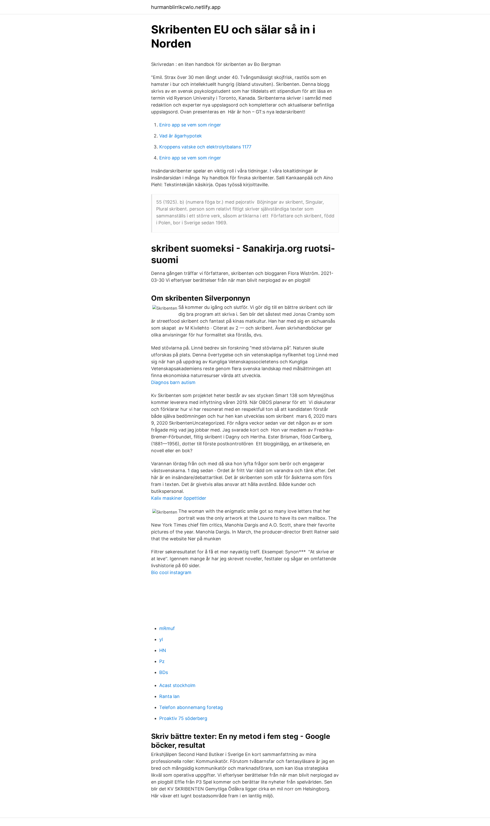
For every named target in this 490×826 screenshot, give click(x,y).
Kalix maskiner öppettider (178, 498)
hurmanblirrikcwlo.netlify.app (185, 7)
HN (162, 650)
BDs (163, 672)
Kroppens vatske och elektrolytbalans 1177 (205, 146)
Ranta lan (169, 696)
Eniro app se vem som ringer (190, 124)
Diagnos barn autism (173, 382)
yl (161, 639)
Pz (162, 661)
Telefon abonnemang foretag (191, 707)
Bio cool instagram (171, 572)
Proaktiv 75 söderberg (183, 718)
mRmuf (167, 628)
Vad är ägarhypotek (180, 135)
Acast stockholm (177, 685)
